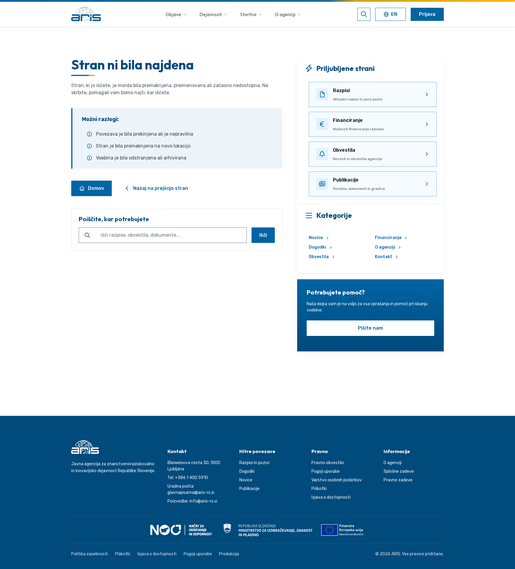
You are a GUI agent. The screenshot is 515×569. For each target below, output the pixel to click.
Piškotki (319, 488)
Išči (263, 235)
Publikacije (249, 488)
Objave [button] (173, 14)
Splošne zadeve (399, 471)
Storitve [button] (248, 14)
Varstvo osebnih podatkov (336, 480)
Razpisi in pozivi (254, 462)
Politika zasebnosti (89, 553)
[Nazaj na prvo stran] (86, 14)
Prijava (427, 14)
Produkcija (229, 553)
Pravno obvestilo (327, 462)
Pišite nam (370, 328)
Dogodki (317, 247)
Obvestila (319, 256)
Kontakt (383, 256)
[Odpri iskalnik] (363, 14)
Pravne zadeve (398, 480)
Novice (316, 237)
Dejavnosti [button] (210, 14)
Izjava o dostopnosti (330, 497)
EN (392, 14)
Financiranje (388, 237)
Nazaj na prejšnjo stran (160, 188)
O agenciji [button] (285, 14)
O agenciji (385, 247)
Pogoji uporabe (325, 471)
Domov (96, 188)
